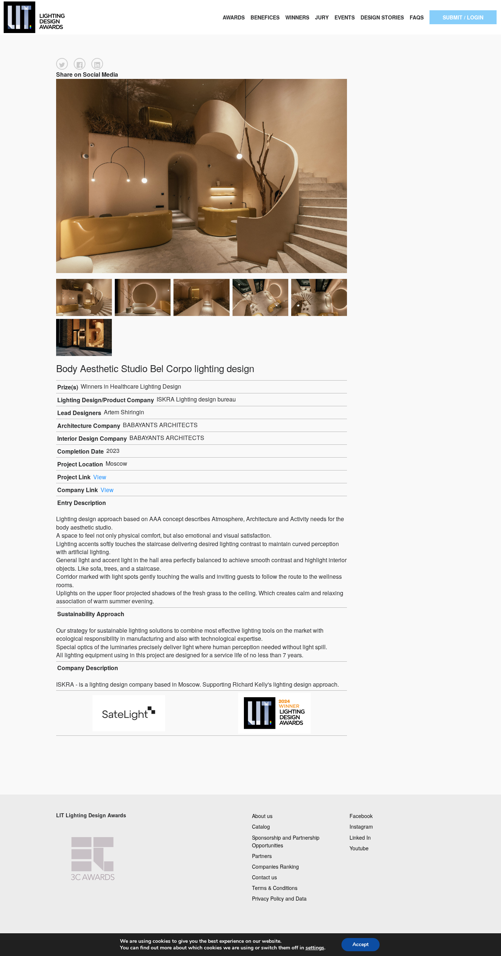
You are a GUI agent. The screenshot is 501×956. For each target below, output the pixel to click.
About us (262, 815)
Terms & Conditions (274, 887)
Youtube (359, 847)
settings (315, 948)
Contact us (264, 877)
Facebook (361, 815)
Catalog (261, 826)
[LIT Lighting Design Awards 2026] (50, 17)
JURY (322, 17)
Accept (360, 944)
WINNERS (297, 17)
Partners (262, 855)
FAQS (417, 17)
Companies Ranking (275, 866)
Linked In (360, 837)
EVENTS (344, 17)
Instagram (361, 826)
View (99, 477)
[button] (62, 64)
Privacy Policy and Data (279, 898)
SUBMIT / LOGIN (463, 17)
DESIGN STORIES (382, 17)
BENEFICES (265, 17)
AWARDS (234, 17)
